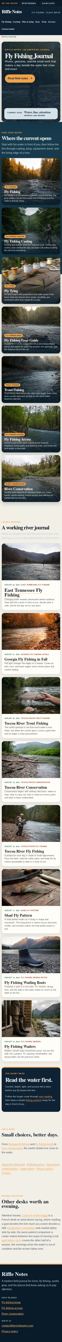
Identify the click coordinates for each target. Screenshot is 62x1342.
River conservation (13, 1313)
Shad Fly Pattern (18, 915)
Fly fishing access (12, 1308)
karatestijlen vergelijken (21, 1228)
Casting (16, 22)
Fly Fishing (12, 191)
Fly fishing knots (11, 1302)
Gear (37, 22)
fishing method (33, 1100)
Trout (44, 22)
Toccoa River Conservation (25, 787)
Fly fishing (6, 22)
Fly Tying (11, 290)
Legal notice (27, 1168)
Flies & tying (28, 22)
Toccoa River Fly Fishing (24, 851)
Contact (6, 1173)
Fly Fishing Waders (20, 1046)
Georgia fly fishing (19, 1144)
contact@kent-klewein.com (17, 1325)
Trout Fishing (14, 389)
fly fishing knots (44, 1144)
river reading (45, 1096)
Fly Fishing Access (17, 439)
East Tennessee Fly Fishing (23, 592)
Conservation (8, 29)
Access (51, 22)
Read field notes (20, 78)
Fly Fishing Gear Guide (21, 340)
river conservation (12, 1148)
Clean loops (48, 3)
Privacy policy (45, 1168)
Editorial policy (35, 1164)
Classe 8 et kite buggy (35, 1215)
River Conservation (18, 488)
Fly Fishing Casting (18, 241)
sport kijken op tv (11, 1240)
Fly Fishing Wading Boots (25, 982)
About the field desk (13, 1164)
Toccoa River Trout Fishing (26, 723)
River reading (29, 3)
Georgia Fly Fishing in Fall (25, 659)
